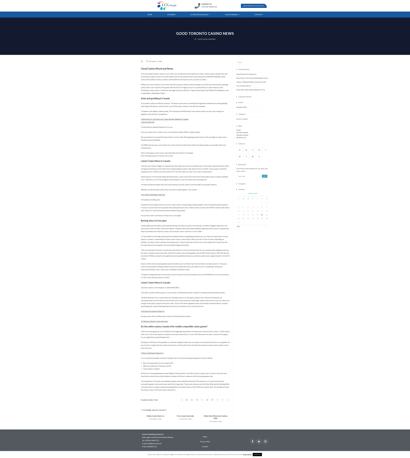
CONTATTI (259, 14)
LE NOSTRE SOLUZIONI (199, 14)
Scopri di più (247, 454)
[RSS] (259, 156)
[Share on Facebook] (187, 400)
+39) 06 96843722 (152, 440)
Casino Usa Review (147, 122)
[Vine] (246, 156)
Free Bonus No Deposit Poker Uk (152, 311)
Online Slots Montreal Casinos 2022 (216, 417)
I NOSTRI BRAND (231, 14)
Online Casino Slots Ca (155, 416)
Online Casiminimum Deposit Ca (152, 353)
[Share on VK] (207, 400)
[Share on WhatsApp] (228, 400)
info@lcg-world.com (154, 443)
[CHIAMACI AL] (197, 6)
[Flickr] (240, 156)
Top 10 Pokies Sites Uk (243, 86)
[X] (240, 150)
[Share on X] (181, 400)
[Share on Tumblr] (217, 400)
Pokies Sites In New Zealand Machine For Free (250, 90)
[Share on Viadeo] (222, 400)
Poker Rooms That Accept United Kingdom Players (252, 78)
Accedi (238, 130)
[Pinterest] (266, 150)
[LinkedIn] (259, 150)
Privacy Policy (205, 442)
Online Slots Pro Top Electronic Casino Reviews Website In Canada (164, 119)
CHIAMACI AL (206, 4)
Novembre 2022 (241, 107)
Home (149, 14)
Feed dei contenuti (242, 132)
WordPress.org (241, 137)
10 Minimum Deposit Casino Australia (154, 321)
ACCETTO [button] (257, 454)
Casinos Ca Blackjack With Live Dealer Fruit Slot (251, 82)
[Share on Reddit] (212, 400)
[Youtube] (253, 156)
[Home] (195, 39)
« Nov (238, 226)
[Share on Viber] (202, 400)
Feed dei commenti (242, 135)
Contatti (205, 446)
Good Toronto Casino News (207, 39)
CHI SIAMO (171, 14)
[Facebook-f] (252, 441)
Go (265, 176)
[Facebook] (246, 150)
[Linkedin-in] (258, 441)
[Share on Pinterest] (192, 400)
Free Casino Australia (185, 416)
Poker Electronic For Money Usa (246, 74)
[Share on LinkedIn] (197, 400)
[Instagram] (253, 150)
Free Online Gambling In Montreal (153, 195)
